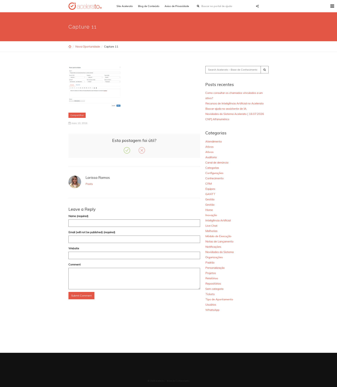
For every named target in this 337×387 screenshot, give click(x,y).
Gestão (209, 199)
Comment (74, 264)
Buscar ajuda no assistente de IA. (226, 108)
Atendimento (213, 141)
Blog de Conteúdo (148, 6)
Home (209, 210)
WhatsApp (212, 310)
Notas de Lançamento (219, 241)
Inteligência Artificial (218, 220)
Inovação (211, 215)
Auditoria (211, 157)
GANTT (210, 194)
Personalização (215, 267)
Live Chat (211, 225)
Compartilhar (77, 115)
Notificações (213, 246)
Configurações (214, 173)
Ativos (209, 146)
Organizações (214, 257)
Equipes (210, 189)
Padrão (209, 262)
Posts (89, 184)
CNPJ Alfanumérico (217, 119)
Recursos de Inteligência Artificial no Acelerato (234, 103)
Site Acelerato (125, 6)
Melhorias (211, 231)
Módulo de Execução (218, 236)
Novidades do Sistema (219, 252)
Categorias (212, 167)
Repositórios (213, 283)
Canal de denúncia (216, 162)
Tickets (210, 294)
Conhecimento (214, 178)
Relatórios (211, 278)
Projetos (210, 273)
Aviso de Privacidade (177, 6)
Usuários (210, 304)
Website (73, 248)
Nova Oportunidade (87, 46)
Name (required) (78, 216)
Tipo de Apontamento (219, 299)
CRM (208, 183)
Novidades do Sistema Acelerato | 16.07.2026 (234, 114)
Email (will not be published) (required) (91, 232)
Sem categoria (214, 289)
